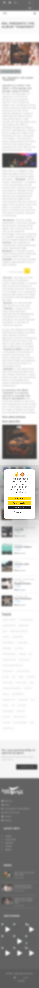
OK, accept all (19, 498)
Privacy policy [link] (19, 512)
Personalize (19, 507)
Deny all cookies (19, 503)
